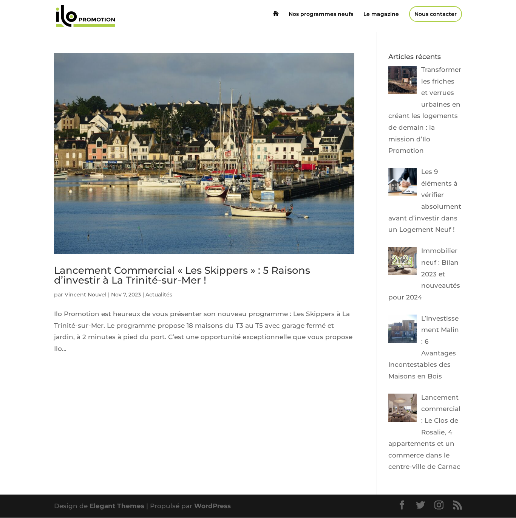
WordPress (212, 506)
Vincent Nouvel (86, 294)
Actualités (158, 294)
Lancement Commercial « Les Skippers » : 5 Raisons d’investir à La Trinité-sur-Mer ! (182, 275)
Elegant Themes (117, 506)
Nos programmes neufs (321, 14)
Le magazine (381, 14)
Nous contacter (435, 14)
